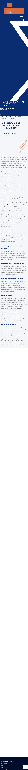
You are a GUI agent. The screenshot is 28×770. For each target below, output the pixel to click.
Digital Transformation (9, 205)
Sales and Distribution (5, 767)
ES (10, 3)
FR (10, 5)
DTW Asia (3, 181)
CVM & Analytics (4, 765)
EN (7, 1)
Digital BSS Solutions (5, 763)
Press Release (9, 116)
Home (2, 116)
